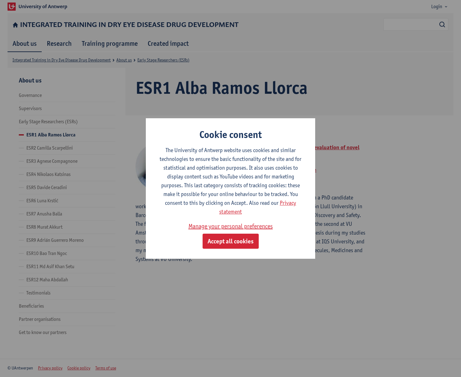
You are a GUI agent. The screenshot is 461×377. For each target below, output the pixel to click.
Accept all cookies (231, 241)
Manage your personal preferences (230, 226)
